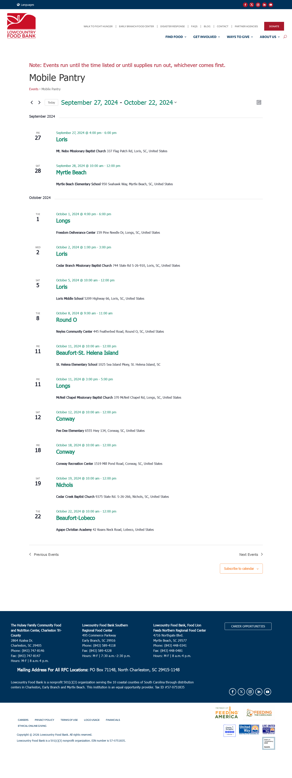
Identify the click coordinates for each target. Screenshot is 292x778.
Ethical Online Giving (32, 725)
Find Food (174, 37)
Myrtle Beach (71, 172)
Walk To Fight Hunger (98, 26)
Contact (222, 26)
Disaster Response (172, 26)
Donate (274, 26)
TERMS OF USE (69, 719)
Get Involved (205, 37)
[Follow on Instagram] (258, 4)
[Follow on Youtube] (270, 4)
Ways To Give (238, 37)
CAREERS (23, 719)
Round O (66, 319)
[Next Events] (39, 102)
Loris (61, 139)
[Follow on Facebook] (245, 4)
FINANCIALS (113, 719)
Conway (65, 418)
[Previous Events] (31, 102)
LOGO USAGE (92, 719)
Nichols (64, 484)
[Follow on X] (251, 4)
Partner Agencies (246, 26)
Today (51, 102)
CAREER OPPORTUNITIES (248, 626)
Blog (207, 26)
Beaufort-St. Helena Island (87, 352)
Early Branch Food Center (136, 26)
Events (33, 89)
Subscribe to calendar (239, 568)
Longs (63, 220)
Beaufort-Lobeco (75, 517)
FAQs (194, 26)
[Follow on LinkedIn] (264, 4)
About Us (268, 37)
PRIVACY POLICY (44, 719)
